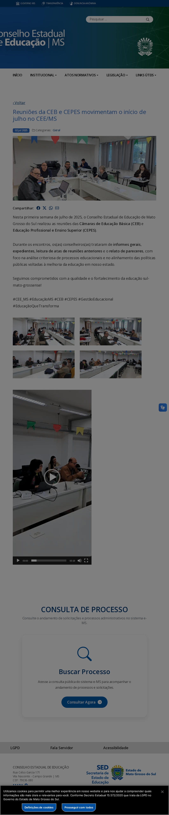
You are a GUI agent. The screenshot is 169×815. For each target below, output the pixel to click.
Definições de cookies (39, 807)
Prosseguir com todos (79, 807)
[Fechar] (162, 791)
